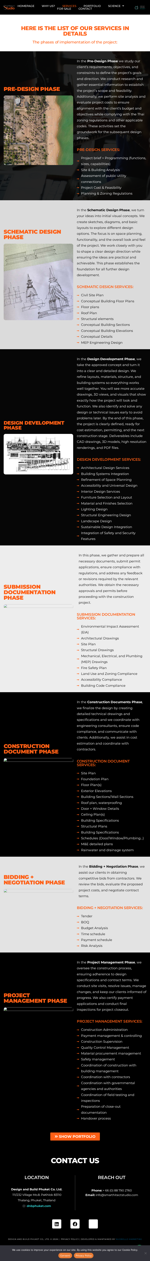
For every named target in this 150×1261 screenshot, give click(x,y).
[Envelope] (93, 1224)
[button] (116, 6)
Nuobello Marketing (129, 1239)
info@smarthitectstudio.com (117, 1195)
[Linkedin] (56, 1224)
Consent (65, 1255)
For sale (64, 8)
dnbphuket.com (39, 1206)
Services (69, 6)
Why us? (48, 6)
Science (114, 6)
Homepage (26, 6)
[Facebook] (75, 1224)
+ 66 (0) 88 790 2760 (117, 1190)
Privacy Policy (70, 1239)
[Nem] (145, 1253)
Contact (85, 8)
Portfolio (92, 6)
